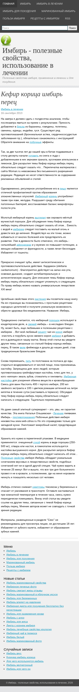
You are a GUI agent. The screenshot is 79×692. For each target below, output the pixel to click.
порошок (54, 320)
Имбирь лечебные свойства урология (29, 629)
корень (53, 196)
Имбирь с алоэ (15, 617)
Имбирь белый (15, 637)
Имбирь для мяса (17, 621)
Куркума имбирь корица (20, 657)
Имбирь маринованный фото (24, 640)
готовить (33, 155)
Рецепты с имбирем (18, 570)
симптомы (38, 486)
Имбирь (11, 550)
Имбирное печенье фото (21, 586)
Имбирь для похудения (20, 558)
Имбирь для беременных (21, 598)
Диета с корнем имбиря (20, 625)
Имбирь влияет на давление (23, 602)
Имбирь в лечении (12, 109)
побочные (36, 142)
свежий (32, 324)
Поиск (72, 28)
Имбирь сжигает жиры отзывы (24, 590)
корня (58, 331)
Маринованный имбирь (20, 562)
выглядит (40, 217)
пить (28, 360)
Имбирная (70, 376)
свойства (19, 457)
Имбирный (41, 196)
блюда (21, 126)
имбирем (18, 229)
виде (23, 347)
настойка (6, 380)
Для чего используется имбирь (25, 661)
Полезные (7, 457)
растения (40, 298)
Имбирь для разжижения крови (25, 613)
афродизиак (24, 244)
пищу (63, 188)
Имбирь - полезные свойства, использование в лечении (32, 61)
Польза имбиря (15, 566)
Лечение (58, 413)
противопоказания (24, 417)
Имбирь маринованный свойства (26, 582)
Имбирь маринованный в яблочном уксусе (32, 594)
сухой (36, 442)
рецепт (42, 331)
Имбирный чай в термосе (21, 633)
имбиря (56, 335)
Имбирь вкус (13, 653)
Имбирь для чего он (18, 668)
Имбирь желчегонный (19, 665)
